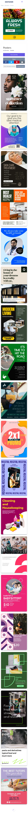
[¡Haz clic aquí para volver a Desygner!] (9, 3)
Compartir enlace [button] (20, 66)
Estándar (12, 50)
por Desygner (6, 50)
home (2, 5)
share (14, 59)
